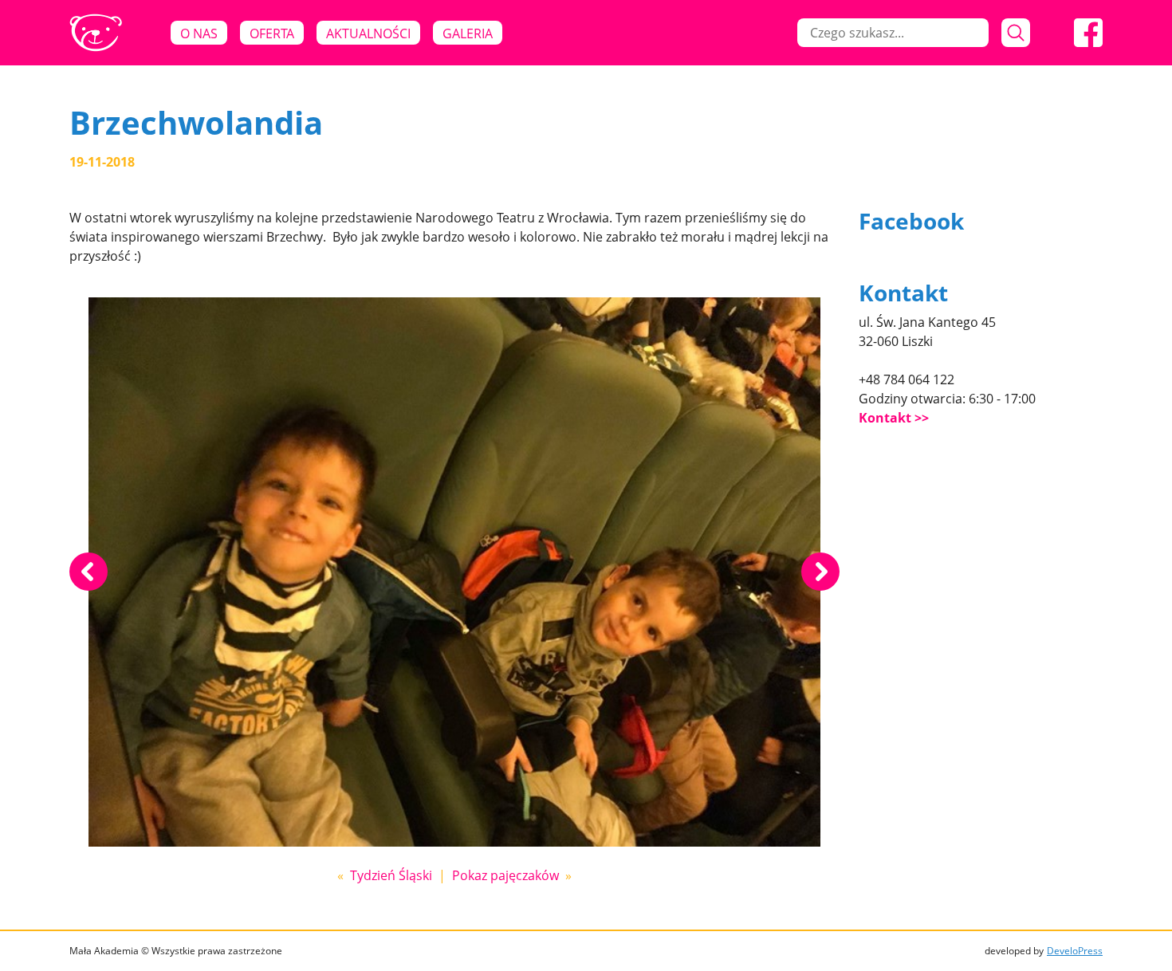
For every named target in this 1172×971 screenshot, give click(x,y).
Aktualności (368, 33)
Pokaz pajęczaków (505, 875)
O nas (199, 33)
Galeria (467, 33)
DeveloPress (1075, 950)
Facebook (911, 221)
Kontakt (885, 418)
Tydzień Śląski (391, 875)
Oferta (272, 33)
